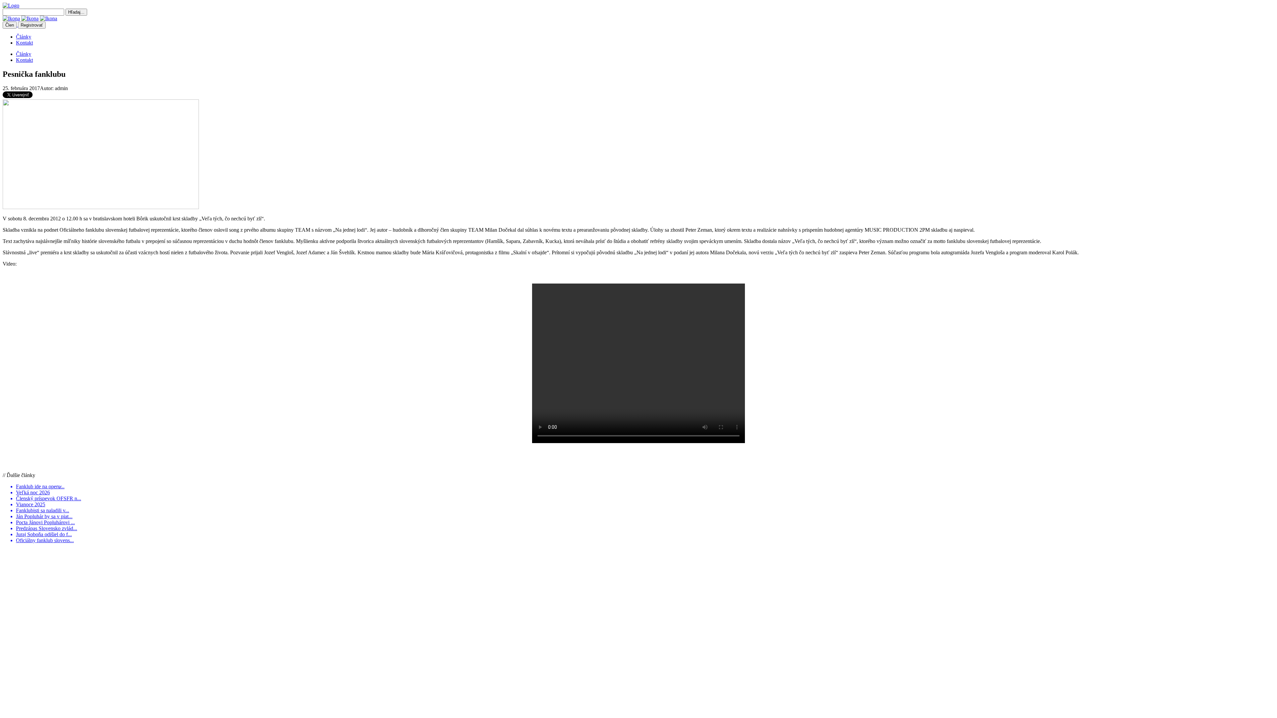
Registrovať (32, 25)
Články (23, 37)
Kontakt (24, 43)
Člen (9, 25)
